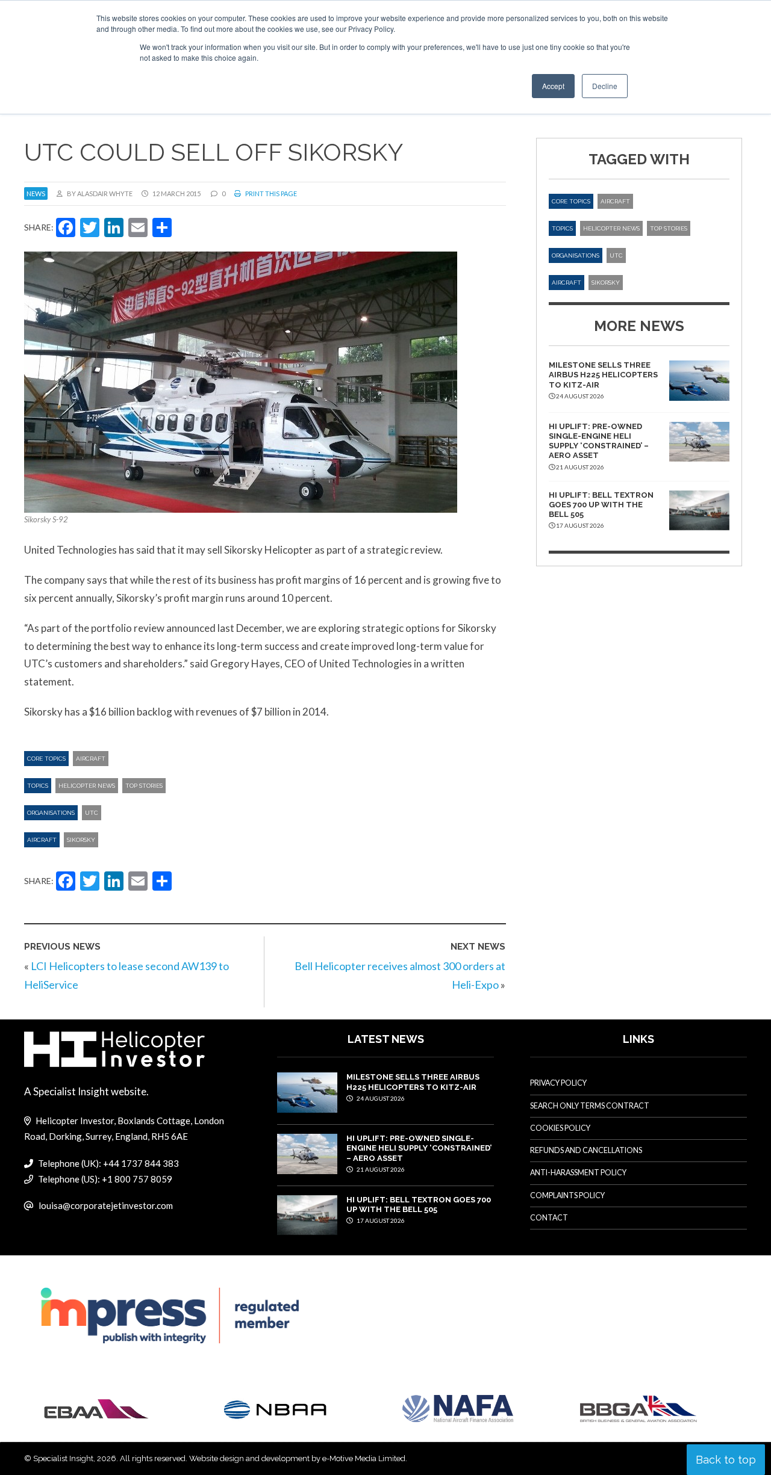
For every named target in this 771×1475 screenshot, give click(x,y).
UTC (91, 812)
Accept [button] (553, 86)
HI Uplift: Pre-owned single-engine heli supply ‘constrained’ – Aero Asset (599, 441)
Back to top (726, 1459)
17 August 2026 (380, 1220)
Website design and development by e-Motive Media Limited (297, 1458)
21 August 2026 (380, 1169)
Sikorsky (81, 839)
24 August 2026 (380, 1098)
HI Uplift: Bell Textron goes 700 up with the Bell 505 (601, 504)
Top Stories (144, 785)
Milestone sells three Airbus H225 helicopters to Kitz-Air (603, 374)
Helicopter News (86, 785)
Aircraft (90, 758)
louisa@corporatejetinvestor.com (106, 1205)
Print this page (270, 193)
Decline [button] (604, 86)
